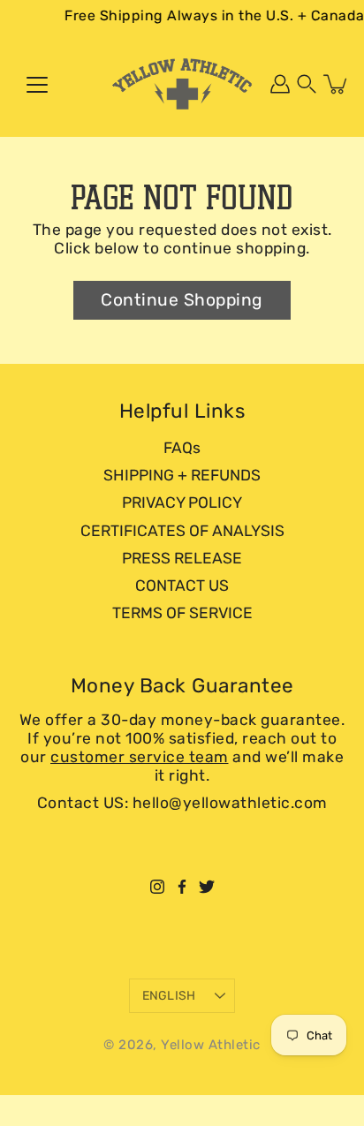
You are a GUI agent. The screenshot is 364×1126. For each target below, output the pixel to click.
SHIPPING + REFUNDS (182, 475)
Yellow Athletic (211, 1045)
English (169, 995)
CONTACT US (182, 585)
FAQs (182, 448)
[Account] (280, 83)
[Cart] (336, 83)
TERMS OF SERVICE (182, 613)
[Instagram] (157, 887)
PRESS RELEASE (182, 558)
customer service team (139, 757)
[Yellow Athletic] (182, 84)
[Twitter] (207, 887)
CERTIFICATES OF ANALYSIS (182, 531)
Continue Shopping (182, 300)
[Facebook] (182, 887)
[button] (306, 84)
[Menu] (37, 84)
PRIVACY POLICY (182, 502)
